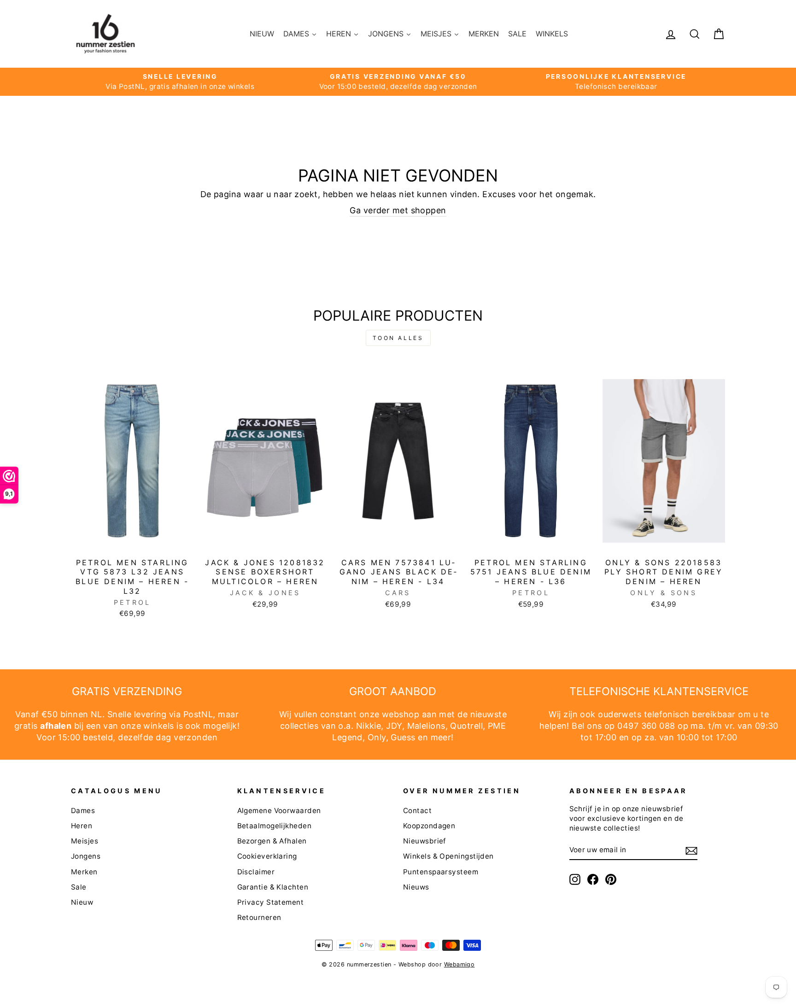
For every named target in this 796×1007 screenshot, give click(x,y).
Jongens (85, 856)
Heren (81, 825)
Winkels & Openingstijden (448, 856)
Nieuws (416, 887)
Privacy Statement (270, 902)
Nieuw (82, 902)
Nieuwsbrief (424, 841)
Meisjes (84, 841)
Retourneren (259, 917)
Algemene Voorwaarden (279, 810)
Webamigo (459, 964)
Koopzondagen (429, 825)
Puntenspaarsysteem (440, 871)
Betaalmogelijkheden (274, 825)
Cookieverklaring (267, 856)
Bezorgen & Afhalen (272, 841)
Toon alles (398, 337)
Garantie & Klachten (273, 887)
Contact (417, 810)
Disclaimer (256, 871)
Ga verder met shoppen (398, 210)
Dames (83, 810)
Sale (79, 887)
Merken (84, 871)
